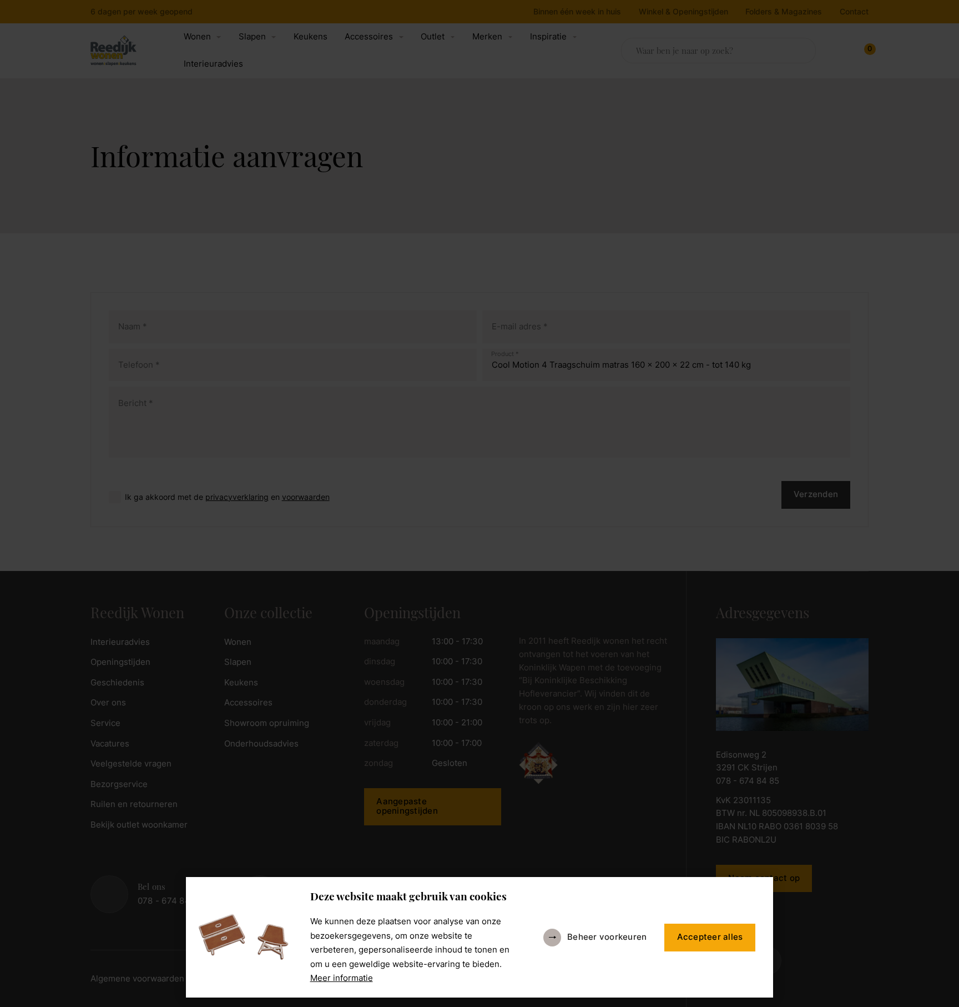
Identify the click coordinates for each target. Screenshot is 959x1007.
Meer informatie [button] (341, 978)
